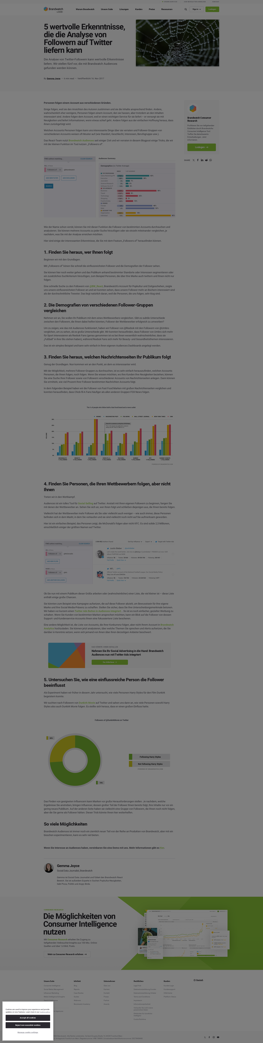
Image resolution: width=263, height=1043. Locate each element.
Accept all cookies (28, 1018)
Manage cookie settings (28, 1032)
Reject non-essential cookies (27, 1025)
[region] (28, 1021)
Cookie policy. (45, 1012)
